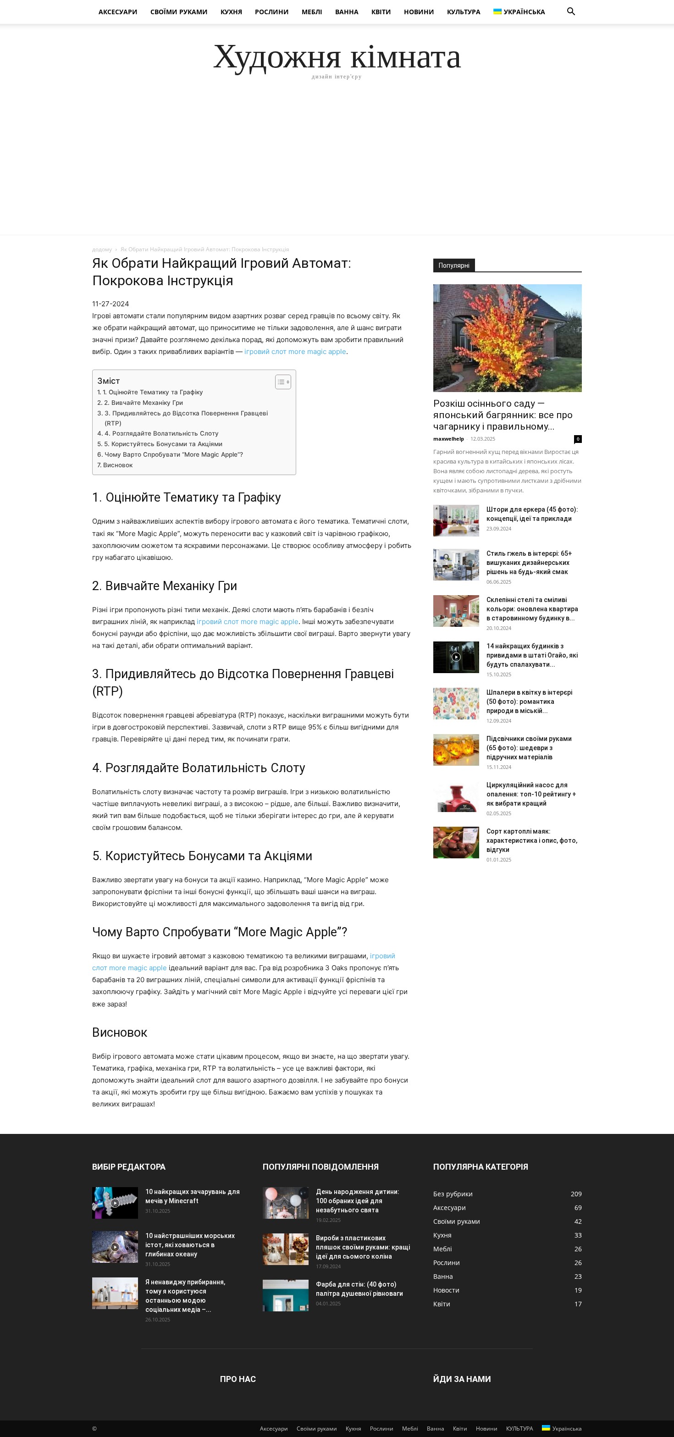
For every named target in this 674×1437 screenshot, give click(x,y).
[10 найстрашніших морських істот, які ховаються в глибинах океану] (115, 1247)
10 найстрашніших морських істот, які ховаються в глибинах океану (190, 1245)
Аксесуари (118, 11)
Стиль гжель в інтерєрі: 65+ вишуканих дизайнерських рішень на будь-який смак (529, 562)
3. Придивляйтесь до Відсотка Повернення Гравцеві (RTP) (186, 418)
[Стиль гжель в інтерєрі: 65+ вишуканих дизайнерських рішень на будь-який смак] (456, 564)
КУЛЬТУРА (464, 11)
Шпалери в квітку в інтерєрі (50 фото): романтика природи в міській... (529, 701)
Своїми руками (179, 11)
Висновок (118, 465)
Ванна (347, 11)
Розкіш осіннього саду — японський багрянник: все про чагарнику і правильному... (503, 415)
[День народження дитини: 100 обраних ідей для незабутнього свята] (286, 1203)
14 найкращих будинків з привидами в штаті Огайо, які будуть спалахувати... (532, 655)
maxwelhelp (448, 438)
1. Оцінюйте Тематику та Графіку (153, 392)
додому (102, 249)
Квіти (381, 11)
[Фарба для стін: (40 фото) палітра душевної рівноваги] (286, 1295)
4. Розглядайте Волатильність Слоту (162, 433)
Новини (419, 11)
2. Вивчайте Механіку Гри (143, 402)
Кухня (231, 11)
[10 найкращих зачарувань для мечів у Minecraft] (115, 1203)
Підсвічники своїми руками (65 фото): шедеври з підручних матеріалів (529, 748)
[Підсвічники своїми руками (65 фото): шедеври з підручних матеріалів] (456, 750)
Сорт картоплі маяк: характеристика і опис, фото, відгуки (531, 840)
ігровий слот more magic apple (295, 351)
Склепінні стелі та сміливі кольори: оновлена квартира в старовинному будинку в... (532, 609)
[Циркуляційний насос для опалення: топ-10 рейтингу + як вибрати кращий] (456, 796)
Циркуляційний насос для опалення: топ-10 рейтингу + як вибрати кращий (531, 794)
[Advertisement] (337, 166)
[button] (571, 12)
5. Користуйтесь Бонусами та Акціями (163, 444)
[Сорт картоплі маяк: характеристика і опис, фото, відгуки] (456, 842)
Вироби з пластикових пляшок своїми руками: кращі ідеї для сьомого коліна (363, 1247)
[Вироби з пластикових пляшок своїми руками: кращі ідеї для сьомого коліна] (286, 1249)
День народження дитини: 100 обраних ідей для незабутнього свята (357, 1201)
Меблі (312, 11)
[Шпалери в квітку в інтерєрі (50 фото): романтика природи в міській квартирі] (456, 703)
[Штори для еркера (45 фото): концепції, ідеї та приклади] (456, 520)
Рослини (272, 11)
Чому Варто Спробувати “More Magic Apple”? (174, 454)
